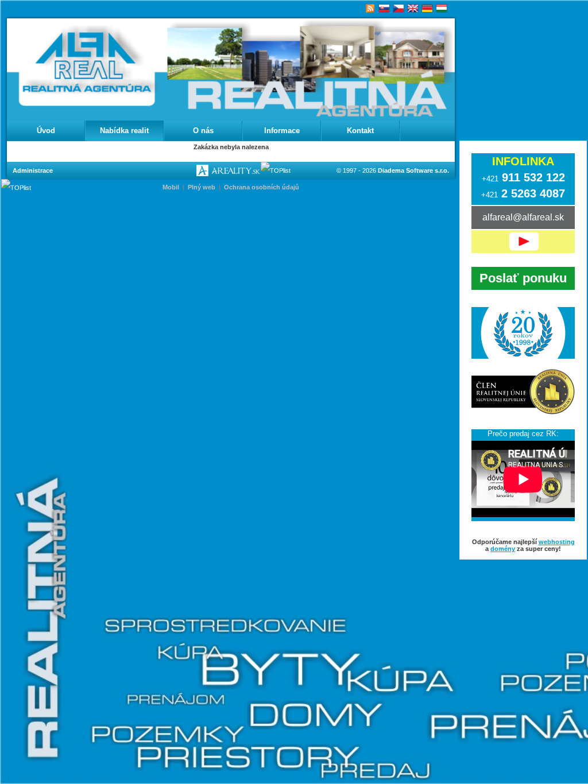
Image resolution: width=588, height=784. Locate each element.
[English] (413, 8)
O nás (203, 130)
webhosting (557, 541)
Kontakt (360, 130)
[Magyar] (442, 8)
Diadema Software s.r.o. (413, 170)
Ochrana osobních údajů (261, 187)
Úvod (46, 130)
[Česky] (399, 8)
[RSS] (370, 8)
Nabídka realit (124, 130)
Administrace (33, 170)
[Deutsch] (427, 8)
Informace (282, 130)
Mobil (171, 187)
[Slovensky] (384, 8)
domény (502, 548)
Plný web (201, 187)
